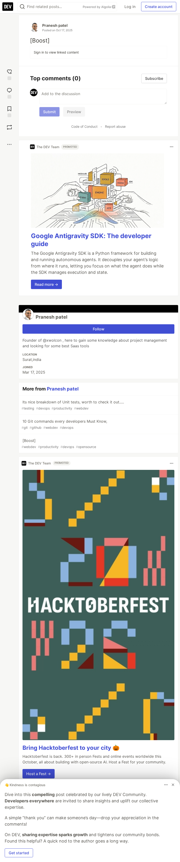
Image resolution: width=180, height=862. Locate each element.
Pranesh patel (55, 25)
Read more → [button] (46, 284)
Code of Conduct (84, 126)
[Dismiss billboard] (173, 785)
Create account (158, 6)
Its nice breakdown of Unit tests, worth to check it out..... (73, 405)
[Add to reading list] (9, 111)
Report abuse (115, 126)
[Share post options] (9, 144)
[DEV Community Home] (8, 6)
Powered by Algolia (97, 7)
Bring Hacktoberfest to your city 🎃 (71, 747)
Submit (49, 111)
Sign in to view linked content (56, 52)
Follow (98, 329)
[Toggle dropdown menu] (171, 147)
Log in (129, 6)
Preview (74, 111)
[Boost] (9, 127)
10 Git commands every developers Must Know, (64, 424)
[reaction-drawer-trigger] (9, 74)
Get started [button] (19, 852)
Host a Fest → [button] (38, 773)
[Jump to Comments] (9, 92)
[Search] (22, 6)
